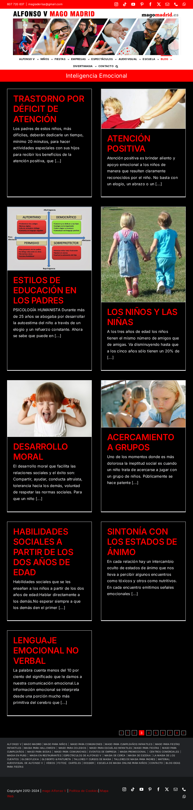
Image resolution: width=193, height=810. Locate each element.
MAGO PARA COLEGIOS (72, 747)
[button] (117, 65)
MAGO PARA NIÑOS (55, 744)
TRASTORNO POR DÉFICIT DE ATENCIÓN (48, 108)
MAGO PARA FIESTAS (146, 747)
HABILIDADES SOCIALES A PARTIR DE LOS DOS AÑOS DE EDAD (43, 551)
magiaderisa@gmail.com (45, 4)
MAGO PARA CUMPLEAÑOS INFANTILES (128, 744)
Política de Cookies (83, 791)
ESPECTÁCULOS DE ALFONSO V (82, 755)
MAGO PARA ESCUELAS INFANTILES (111, 747)
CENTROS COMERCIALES (164, 751)
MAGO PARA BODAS (39, 751)
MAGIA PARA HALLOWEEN (39, 747)
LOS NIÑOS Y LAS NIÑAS (142, 317)
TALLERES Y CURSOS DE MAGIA (93, 759)
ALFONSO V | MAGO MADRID (24, 744)
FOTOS (61, 763)
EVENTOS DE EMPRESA (103, 751)
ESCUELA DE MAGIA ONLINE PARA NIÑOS (122, 763)
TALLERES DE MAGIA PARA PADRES (135, 759)
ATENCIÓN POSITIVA (128, 143)
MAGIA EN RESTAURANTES (46, 755)
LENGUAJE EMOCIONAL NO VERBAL (46, 650)
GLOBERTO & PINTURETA (56, 759)
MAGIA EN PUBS (16, 755)
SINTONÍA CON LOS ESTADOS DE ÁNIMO (142, 541)
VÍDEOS (50, 763)
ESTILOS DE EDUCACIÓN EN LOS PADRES (44, 290)
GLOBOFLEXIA (30, 759)
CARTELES (74, 763)
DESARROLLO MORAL (40, 451)
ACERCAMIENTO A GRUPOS (140, 442)
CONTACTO (156, 763)
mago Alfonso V (54, 791)
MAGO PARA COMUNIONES (70, 751)
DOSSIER (89, 763)
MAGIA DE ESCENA (139, 755)
